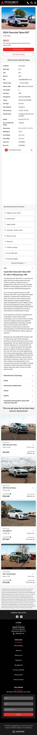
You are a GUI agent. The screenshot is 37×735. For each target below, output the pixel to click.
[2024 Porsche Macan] (18, 470)
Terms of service (18, 679)
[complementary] (31, 729)
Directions (18, 660)
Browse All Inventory (18, 49)
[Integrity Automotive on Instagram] (20, 617)
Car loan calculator (18, 670)
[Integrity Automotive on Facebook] (16, 617)
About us (18, 650)
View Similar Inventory (18, 54)
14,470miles (6, 490)
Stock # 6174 (6, 442)
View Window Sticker (14, 150)
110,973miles (30, 447)
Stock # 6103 (6, 485)
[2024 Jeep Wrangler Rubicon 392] (18, 556)
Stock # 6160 (6, 528)
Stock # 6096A (6, 571)
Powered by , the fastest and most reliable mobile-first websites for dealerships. (18, 727)
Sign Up (18, 714)
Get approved (18, 665)
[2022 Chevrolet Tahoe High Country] (18, 427)
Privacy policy (18, 675)
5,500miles (31, 576)
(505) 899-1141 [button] (20, 633)
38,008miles (30, 533)
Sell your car (18, 655)
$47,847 (6, 452)
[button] (28, 3)
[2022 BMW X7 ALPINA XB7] (18, 513)
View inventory (18, 645)
